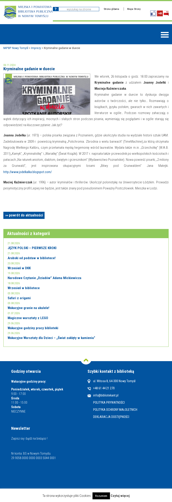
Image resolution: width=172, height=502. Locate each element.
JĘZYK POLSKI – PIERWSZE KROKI (32, 248)
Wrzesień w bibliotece (24, 288)
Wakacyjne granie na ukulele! (28, 308)
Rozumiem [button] (101, 496)
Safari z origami (19, 298)
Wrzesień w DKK (19, 268)
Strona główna (111, 9)
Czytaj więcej (120, 496)
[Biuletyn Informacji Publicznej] (166, 13)
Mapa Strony (134, 9)
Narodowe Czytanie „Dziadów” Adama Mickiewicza (44, 278)
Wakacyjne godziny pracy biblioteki (33, 328)
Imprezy (36, 48)
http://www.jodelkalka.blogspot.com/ (27, 172)
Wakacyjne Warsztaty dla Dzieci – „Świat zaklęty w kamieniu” (51, 338)
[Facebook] (153, 13)
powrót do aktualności (26, 215)
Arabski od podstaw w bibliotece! (32, 258)
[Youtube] (160, 13)
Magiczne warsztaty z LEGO (28, 318)
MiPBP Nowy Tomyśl (15, 48)
